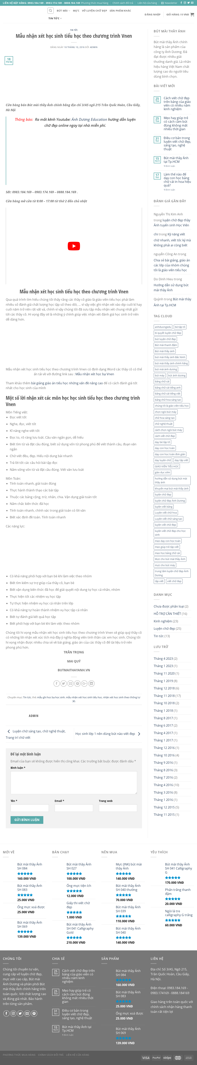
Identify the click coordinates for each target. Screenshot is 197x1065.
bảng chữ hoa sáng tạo (168, 399)
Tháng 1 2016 (163, 800)
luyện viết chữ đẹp (165, 524)
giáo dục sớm (162, 472)
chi (156, 234)
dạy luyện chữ (163, 460)
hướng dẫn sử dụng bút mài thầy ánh (171, 480)
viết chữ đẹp (174, 581)
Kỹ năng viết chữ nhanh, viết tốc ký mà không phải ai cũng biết (172, 239)
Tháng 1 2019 (163, 681)
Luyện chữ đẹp (164, 628)
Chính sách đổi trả (123, 3)
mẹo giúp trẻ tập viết (167, 547)
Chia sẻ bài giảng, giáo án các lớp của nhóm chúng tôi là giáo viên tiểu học (172, 265)
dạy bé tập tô (162, 442)
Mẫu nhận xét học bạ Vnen (94, 374)
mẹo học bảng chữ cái (167, 553)
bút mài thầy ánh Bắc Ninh (170, 357)
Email (59, 801)
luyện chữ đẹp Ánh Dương (170, 500)
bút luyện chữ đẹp (165, 339)
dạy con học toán (165, 448)
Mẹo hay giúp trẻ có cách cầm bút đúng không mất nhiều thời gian (176, 123)
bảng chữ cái (162, 381)
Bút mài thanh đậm (166, 345)
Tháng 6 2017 (163, 725)
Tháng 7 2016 (163, 777)
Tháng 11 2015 (164, 814)
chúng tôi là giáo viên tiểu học (172, 405)
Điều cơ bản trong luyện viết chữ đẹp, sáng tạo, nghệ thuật (177, 143)
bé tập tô (180, 327)
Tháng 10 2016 (164, 755)
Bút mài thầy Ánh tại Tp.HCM (176, 160)
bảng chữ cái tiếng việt (167, 393)
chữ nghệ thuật (164, 423)
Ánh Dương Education (89, 119)
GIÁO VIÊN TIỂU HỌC (167, 466)
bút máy (159, 375)
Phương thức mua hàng (94, 3)
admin (94, 47)
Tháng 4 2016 (163, 785)
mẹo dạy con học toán (167, 541)
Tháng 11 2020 (164, 673)
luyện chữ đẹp (163, 494)
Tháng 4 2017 (163, 733)
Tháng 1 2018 (163, 710)
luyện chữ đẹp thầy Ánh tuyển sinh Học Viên (172, 222)
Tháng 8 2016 (163, 770)
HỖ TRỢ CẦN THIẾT (167, 614)
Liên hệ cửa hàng (147, 3)
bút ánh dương (176, 375)
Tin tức (53, 18)
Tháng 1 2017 (163, 740)
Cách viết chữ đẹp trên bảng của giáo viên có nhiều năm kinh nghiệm (177, 103)
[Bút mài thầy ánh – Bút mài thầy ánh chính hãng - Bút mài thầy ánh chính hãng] (22, 14)
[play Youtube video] (74, 246)
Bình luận (18, 768)
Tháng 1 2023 (163, 666)
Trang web (106, 801)
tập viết (159, 581)
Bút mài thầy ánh (164, 351)
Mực (76, 10)
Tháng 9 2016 (163, 762)
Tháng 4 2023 (163, 658)
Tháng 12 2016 (164, 748)
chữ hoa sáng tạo (165, 418)
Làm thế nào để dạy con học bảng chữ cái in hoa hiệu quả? (177, 180)
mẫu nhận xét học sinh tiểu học (84, 697)
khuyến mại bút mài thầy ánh (172, 488)
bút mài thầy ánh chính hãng (171, 363)
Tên (14, 801)
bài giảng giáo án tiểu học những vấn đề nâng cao (67, 383)
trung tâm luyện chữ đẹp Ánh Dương (172, 573)
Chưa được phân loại (169, 606)
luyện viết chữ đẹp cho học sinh (170, 532)
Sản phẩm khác (120, 10)
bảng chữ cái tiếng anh (168, 387)
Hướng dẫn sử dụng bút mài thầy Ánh (171, 287)
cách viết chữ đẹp (165, 436)
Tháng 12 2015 (164, 807)
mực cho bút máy (165, 565)
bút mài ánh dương (166, 369)
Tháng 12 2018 (164, 688)
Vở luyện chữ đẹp (94, 10)
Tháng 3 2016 (163, 792)
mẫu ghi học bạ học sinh (51, 697)
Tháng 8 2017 (163, 718)
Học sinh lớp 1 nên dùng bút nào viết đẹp (105, 734)
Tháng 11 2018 (164, 696)
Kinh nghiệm (163, 621)
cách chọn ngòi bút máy (168, 430)
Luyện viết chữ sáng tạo (168, 518)
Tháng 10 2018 (164, 703)
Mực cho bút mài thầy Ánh (170, 559)
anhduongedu (163, 327)
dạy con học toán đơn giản (170, 454)
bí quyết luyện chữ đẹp (168, 333)
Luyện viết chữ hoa (166, 512)
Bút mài (62, 10)
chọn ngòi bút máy (165, 412)
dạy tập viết (181, 460)
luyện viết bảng (163, 506)
